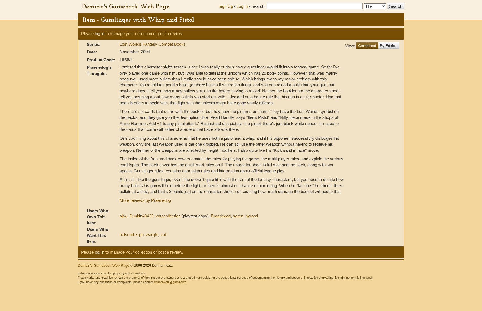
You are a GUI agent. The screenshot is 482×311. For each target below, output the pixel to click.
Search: (258, 6)
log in (99, 33)
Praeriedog (221, 216)
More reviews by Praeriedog (145, 200)
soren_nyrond (245, 216)
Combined (367, 45)
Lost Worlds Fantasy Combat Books (153, 44)
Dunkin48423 (141, 216)
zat (163, 234)
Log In (242, 6)
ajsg (123, 216)
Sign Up (225, 6)
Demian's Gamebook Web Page (125, 6)
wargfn (152, 234)
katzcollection (168, 216)
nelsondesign (132, 234)
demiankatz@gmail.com (170, 282)
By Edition (388, 45)
